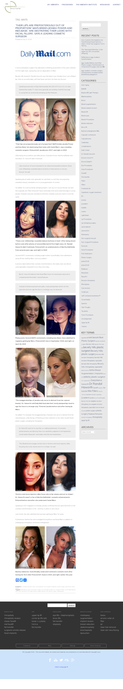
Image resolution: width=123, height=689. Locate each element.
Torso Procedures (87, 315)
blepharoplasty (85, 370)
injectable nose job (91, 394)
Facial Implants (10, 633)
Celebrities (85, 142)
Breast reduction (87, 123)
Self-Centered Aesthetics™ (90, 296)
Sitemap (72, 646)
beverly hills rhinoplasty (89, 364)
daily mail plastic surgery (34, 589)
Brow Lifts (57, 618)
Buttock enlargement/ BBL (90, 131)
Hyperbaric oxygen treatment (91, 192)
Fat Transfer (9, 627)
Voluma (83, 326)
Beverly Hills (90, 344)
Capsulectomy (86, 139)
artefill (89, 337)
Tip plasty (84, 311)
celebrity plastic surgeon (94, 377)
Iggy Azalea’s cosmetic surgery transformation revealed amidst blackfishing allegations (92, 72)
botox (92, 370)
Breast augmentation (88, 104)
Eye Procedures (86, 165)
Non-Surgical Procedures (50, 586)
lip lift (96, 398)
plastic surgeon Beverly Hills (40, 591)
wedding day (60, 591)
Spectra (84, 303)
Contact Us (26, 646)
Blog (49, 646)
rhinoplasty (97, 417)
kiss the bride (45, 589)
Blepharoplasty (86, 96)
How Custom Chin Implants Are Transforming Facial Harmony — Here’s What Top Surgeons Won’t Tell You (93, 43)
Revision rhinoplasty (88, 280)
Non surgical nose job (88, 238)
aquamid (84, 337)
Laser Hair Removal (108, 627)
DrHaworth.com (62, 86)
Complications (86, 146)
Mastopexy (85, 234)
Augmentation (86, 618)
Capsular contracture (88, 135)
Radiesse (84, 269)
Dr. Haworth (53, 5)
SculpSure (84, 292)
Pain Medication (86, 254)
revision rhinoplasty (86, 417)
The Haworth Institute (86, 5)
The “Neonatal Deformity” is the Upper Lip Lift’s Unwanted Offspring (92, 51)
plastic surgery (53, 591)
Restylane (84, 273)
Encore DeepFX (86, 162)
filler (90, 391)
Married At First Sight (27, 591)
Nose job (84, 246)
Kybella (83, 208)
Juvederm (84, 204)
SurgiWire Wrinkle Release (15, 630)
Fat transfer (85, 177)
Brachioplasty (86, 630)
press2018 (85, 261)
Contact (117, 5)
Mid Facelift (8, 624)
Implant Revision (87, 621)
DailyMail (95, 380)
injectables (99, 394)
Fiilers (33, 586)
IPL (82, 196)
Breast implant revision (89, 108)
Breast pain (85, 116)
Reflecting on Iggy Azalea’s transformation (90, 58)
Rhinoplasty (85, 284)
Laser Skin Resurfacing (110, 630)
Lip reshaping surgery (88, 223)
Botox (83, 100)
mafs (19, 591)
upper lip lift (85, 420)
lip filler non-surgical (54, 589)
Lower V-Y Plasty (38, 621)
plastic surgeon (91, 411)
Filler (102, 621)
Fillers (83, 185)
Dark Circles (85, 150)
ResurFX (84, 277)
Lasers (83, 211)
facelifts (100, 388)
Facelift (83, 173)
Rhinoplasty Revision (12, 618)
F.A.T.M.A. (35, 624)
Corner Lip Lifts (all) (39, 618)
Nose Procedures (87, 250)
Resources (105, 5)
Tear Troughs (85, 307)
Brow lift (84, 127)
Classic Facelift (10, 621)
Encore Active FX (87, 158)
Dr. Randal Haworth (26, 586)
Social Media (85, 300)
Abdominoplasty (87, 627)
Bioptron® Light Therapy (89, 93)
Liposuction (85, 231)
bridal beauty (23, 589)
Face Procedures (87, 169)
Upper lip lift (85, 323)
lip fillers (62, 589)
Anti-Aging (85, 85)
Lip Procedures (39, 586)
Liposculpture (86, 227)
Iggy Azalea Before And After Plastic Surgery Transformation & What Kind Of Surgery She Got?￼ (92, 65)
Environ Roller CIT (107, 618)
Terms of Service (95, 646)
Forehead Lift (85, 188)
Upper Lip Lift (37, 615)
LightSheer (85, 215)
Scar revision (85, 288)
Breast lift (84, 112)
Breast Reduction (87, 624)
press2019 (68, 586)
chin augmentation (85, 380)
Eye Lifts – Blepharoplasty (63, 615)
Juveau (83, 200)
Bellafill (83, 89)
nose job (83, 410)
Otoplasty (57, 624)
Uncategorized (86, 319)
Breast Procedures (87, 119)
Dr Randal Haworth (91, 385)
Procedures (67, 5)
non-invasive (100, 407)
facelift (95, 388)
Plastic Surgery (61, 586)
